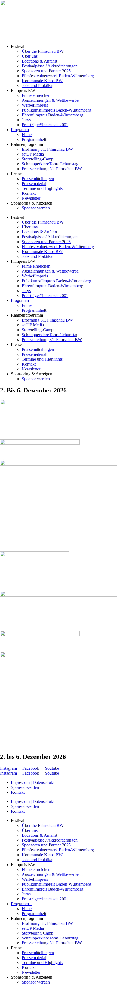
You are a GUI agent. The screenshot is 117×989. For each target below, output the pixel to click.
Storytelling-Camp (37, 159)
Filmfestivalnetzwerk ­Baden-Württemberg (58, 75)
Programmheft (34, 139)
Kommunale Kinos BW (42, 80)
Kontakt (29, 193)
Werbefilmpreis (35, 105)
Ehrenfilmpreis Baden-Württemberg (52, 115)
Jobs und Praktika (37, 85)
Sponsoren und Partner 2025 (46, 71)
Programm (20, 129)
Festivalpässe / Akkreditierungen (50, 66)
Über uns (30, 56)
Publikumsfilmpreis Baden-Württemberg (56, 110)
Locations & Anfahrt (39, 61)
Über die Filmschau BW (43, 51)
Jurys (26, 120)
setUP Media (33, 154)
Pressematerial (34, 183)
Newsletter (31, 198)
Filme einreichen (36, 95)
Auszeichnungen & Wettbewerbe (50, 100)
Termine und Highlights (42, 188)
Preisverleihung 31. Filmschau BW (52, 168)
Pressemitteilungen (38, 178)
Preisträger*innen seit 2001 (45, 124)
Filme (27, 134)
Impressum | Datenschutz (32, 782)
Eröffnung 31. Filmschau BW (47, 149)
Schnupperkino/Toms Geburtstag (50, 164)
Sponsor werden (36, 208)
